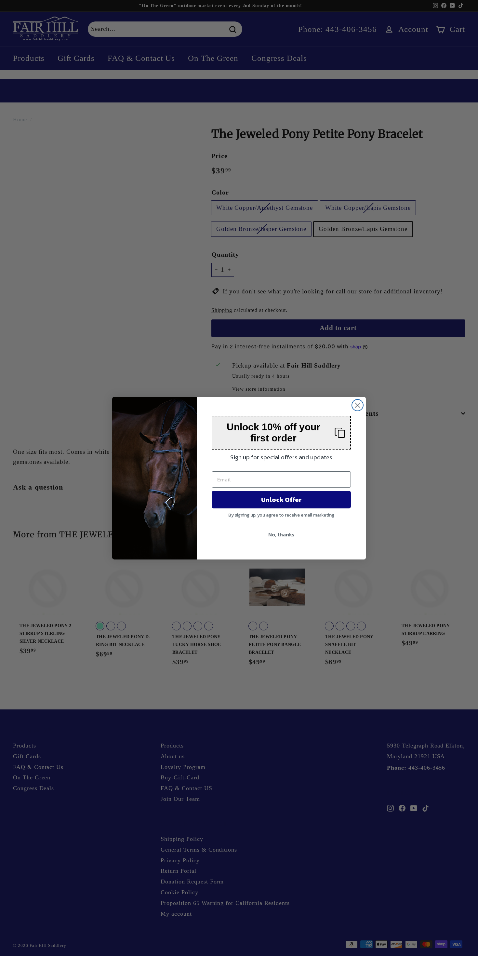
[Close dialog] (357, 405)
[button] (281, 433)
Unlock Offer (281, 500)
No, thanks (281, 534)
